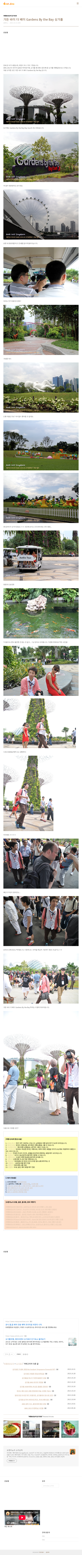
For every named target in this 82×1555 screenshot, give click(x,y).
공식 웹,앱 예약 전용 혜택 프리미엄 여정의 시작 (24, 1324)
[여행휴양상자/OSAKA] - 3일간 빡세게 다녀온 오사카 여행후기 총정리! (29, 1212)
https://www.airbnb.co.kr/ (14, 1336)
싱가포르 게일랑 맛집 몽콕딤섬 (34, 1373)
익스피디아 (11, 1149)
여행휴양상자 (9, 1363)
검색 (57, 1486)
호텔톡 (10, 1167)
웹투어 (10, 1165)
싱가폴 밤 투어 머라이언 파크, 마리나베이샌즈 (34, 1399)
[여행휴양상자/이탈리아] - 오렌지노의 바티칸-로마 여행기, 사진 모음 (29, 1207)
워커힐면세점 (22, 1182)
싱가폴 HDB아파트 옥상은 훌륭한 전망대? (34, 1386)
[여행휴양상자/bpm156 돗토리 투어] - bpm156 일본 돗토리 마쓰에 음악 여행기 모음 (34, 1219)
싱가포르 (19, 1363)
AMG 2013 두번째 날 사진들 (34, 1408)
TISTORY (41, 1552)
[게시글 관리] (12, 1354)
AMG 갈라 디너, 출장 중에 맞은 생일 (34, 1404)
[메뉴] (77, 3)
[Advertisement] (41, 47)
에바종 (9, 1153)
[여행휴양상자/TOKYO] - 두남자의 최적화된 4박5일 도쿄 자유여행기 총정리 (31, 1209)
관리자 (47, 1552)
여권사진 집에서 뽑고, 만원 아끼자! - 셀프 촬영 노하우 (25, 1186)
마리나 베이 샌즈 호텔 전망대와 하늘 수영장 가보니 (34, 1391)
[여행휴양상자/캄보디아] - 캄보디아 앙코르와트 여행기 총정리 (21, 1227)
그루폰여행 (34, 1184)
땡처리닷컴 (11, 1145)
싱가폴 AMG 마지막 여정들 (34, 1382)
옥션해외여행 (11, 1147)
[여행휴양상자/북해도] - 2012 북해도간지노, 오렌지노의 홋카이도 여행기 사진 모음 (34, 1224)
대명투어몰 (11, 1157)
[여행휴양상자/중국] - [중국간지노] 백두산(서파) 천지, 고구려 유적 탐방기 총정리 (33, 1217)
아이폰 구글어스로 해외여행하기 (18, 1190)
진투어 (9, 1159)
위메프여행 (26, 1184)
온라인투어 (11, 1143)
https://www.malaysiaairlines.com (17, 1321)
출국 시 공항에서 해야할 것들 (17, 1192)
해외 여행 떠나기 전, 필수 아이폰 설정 (20, 1188)
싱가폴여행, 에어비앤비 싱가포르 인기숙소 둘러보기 (25, 1339)
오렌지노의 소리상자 (15, 1450)
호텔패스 (11, 1163)
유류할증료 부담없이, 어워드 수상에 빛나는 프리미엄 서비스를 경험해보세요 (31, 1327)
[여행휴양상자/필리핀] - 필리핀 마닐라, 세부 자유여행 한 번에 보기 (28, 1214)
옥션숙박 (10, 1155)
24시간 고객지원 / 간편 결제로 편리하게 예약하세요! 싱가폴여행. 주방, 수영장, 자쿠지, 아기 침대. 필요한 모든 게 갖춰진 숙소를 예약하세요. (35, 1343)
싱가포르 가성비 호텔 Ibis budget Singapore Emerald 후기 (33, 1369)
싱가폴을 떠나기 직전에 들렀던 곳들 (34, 1378)
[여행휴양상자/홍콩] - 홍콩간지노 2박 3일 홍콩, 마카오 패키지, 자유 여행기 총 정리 (33, 1222)
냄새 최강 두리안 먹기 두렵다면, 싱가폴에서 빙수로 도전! (34, 1395)
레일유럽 (10, 1161)
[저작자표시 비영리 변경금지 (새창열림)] (25, 1354)
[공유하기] (9, 1354)
